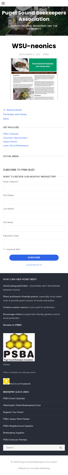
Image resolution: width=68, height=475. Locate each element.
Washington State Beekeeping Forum (22, 405)
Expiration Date (11, 235)
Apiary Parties (10, 141)
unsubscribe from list (34, 265)
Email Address (11, 181)
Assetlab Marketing (40, 468)
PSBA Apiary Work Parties (16, 419)
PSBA (46, 54)
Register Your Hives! (13, 412)
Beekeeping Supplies (13, 432)
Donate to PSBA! (12, 325)
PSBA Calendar (11, 133)
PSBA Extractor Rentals (15, 439)
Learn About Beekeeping (15, 145)
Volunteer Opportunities (15, 137)
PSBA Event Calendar (14, 398)
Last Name (8, 208)
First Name (8, 195)
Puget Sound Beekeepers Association (34, 16)
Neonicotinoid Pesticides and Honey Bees (15, 114)
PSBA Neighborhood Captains (18, 425)
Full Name (8, 222)
